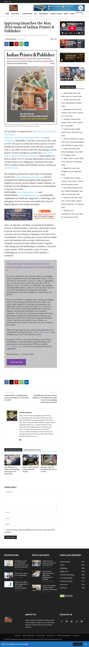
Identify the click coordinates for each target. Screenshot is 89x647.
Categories (15, 13)
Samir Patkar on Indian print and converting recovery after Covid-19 (16, 397)
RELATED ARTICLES (13, 450)
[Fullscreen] (82, 33)
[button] (82, 14)
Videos (72, 13)
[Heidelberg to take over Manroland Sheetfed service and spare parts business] (8, 563)
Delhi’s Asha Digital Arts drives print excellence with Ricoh (49, 587)
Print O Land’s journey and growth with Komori (31, 469)
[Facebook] (6, 44)
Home (7, 13)
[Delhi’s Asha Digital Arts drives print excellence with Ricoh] (36, 588)
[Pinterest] (16, 44)
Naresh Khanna (11, 39)
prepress (23, 19)
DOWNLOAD (11, 168)
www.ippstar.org (13, 346)
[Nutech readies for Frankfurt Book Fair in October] (49, 459)
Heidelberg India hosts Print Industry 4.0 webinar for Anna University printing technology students (45, 398)
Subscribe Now (16, 362)
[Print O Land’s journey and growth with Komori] (31, 459)
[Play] (63, 33)
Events (66, 13)
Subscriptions (27, 13)
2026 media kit (45, 332)
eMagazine (9, 140)
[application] (72, 28)
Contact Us (76, 635)
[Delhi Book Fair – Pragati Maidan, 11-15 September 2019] (36, 563)
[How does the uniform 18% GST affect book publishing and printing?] (36, 573)
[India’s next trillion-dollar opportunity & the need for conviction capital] (8, 584)
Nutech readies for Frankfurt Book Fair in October (49, 469)
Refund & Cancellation (64, 635)
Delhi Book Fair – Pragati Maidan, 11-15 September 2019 (49, 563)
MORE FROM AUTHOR (32, 450)
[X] (11, 44)
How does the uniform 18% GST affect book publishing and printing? (48, 575)
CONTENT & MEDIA (56, 13)
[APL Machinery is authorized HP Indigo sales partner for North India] (12, 459)
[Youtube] (81, 621)
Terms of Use (51, 635)
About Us (18, 635)
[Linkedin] (26, 44)
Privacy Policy (40, 635)
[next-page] (9, 478)
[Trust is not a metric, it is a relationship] (8, 575)
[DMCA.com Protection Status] (66, 597)
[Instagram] (66, 621)
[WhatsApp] (21, 44)
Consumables (43, 13)
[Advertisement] (72, 236)
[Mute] (79, 33)
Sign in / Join (7, 1)
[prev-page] (5, 478)
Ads (35, 13)
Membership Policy (28, 635)
